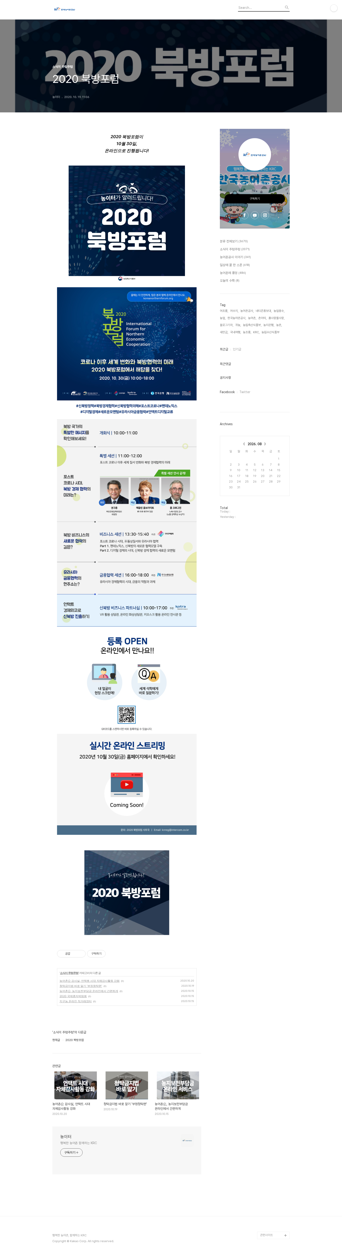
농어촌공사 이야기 (235, 257)
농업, (223, 318)
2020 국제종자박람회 (73, 996)
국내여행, (235, 332)
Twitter (244, 392)
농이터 (65, 1136)
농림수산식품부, (271, 332)
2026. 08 (255, 444)
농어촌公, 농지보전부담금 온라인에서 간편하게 (89, 991)
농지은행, (268, 325)
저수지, (234, 311)
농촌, (279, 325)
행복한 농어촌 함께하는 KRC (78, 1143)
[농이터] (78, 9)
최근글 (224, 349)
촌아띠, (262, 318)
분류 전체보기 (234, 241)
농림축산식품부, (252, 325)
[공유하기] (74, 953)
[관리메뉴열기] (333, 8)
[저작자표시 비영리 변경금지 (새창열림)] (112, 954)
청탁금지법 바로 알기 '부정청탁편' (81, 986)
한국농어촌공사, (237, 318)
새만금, (224, 332)
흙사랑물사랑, (276, 318)
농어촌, (252, 318)
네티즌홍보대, (264, 311)
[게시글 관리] (80, 953)
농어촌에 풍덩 (233, 273)
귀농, (238, 325)
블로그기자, (226, 325)
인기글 (237, 349)
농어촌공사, (247, 311)
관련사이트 (266, 1235)
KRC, (256, 332)
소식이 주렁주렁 (69, 973)
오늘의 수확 (229, 280)
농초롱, (247, 332)
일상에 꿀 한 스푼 (235, 265)
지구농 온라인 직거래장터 (76, 1001)
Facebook (227, 392)
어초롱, (224, 311)
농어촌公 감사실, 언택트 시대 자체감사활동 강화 (90, 981)
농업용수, (279, 311)
